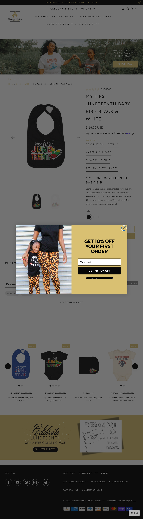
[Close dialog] (123, 228)
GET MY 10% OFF (99, 271)
